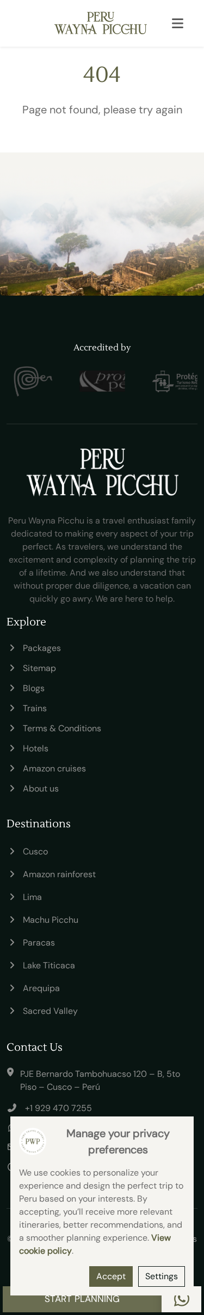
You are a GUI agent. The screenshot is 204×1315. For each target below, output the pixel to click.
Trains (35, 708)
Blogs (34, 688)
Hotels (35, 748)
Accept (111, 1276)
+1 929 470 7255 (58, 1108)
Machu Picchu (50, 919)
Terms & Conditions (62, 728)
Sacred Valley (50, 1011)
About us (41, 788)
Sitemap (39, 668)
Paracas (39, 942)
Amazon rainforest (59, 874)
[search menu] (177, 23)
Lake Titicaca (49, 965)
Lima (32, 897)
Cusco (35, 851)
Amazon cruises (54, 768)
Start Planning (82, 1299)
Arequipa (41, 988)
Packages (42, 648)
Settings (161, 1276)
